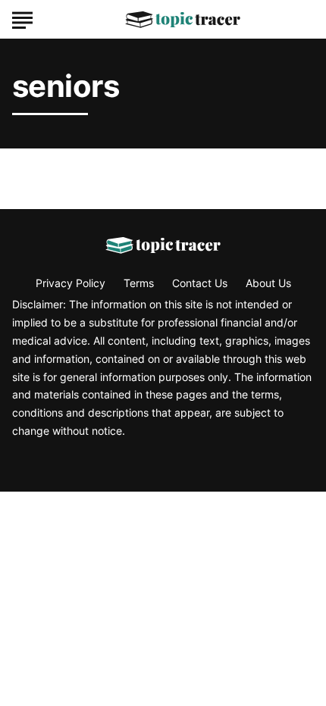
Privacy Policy (70, 282)
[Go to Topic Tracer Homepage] (183, 19)
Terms (139, 282)
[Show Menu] (22, 18)
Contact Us (199, 282)
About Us (268, 282)
